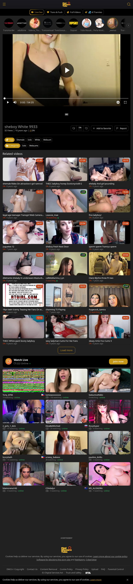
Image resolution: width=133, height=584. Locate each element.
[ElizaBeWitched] (66, 415)
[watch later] (6, 161)
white (37, 139)
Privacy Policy (82, 569)
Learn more (95, 579)
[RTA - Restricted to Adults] (88, 573)
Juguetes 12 (8, 246)
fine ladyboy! (95, 215)
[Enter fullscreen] (125, 102)
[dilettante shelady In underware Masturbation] (23, 267)
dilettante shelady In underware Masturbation (23, 278)
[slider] (66, 98)
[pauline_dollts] (109, 446)
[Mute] (15, 102)
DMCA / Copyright (15, 569)
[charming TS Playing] (66, 298)
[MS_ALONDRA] (109, 477)
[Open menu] (4, 4)
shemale (20, 139)
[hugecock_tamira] (109, 298)
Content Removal (48, 569)
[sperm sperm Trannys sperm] (109, 235)
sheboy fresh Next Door (57, 246)
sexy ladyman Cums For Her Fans (62, 341)
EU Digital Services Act (52, 572)
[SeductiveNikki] (109, 384)
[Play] (66, 70)
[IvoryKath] (23, 446)
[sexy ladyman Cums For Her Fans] (66, 330)
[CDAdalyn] (66, 477)
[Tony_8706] (23, 384)
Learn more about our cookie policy (110, 556)
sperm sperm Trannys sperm (102, 246)
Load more (66, 350)
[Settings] (118, 102)
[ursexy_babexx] (66, 446)
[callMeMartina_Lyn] (66, 267)
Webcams (33, 145)
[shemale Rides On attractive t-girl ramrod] (23, 172)
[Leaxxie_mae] (66, 204)
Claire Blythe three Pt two (101, 278)
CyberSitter (91, 559)
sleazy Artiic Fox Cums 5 (100, 341)
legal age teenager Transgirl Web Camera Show (23, 215)
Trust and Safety (73, 572)
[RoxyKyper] (109, 415)
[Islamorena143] (23, 477)
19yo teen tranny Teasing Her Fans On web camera (23, 309)
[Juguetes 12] (23, 235)
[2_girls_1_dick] (23, 415)
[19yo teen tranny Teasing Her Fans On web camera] (23, 298)
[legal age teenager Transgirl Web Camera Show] (23, 204)
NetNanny (80, 559)
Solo (24, 145)
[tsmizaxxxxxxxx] (66, 384)
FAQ (103, 569)
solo (30, 139)
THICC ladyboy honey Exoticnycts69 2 (64, 183)
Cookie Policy (66, 569)
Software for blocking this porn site (53, 559)
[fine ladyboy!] (109, 204)
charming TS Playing (55, 309)
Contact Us (32, 569)
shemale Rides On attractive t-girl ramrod (22, 183)
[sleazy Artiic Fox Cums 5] (109, 330)
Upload (94, 569)
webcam (47, 139)
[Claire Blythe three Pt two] (109, 267)
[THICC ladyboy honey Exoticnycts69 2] (66, 172)
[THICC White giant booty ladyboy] (23, 330)
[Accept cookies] (127, 580)
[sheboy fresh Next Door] (66, 235)
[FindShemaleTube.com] (67, 4)
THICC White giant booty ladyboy (19, 341)
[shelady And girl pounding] (109, 172)
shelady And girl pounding (101, 183)
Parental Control (116, 569)
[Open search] (129, 4)
